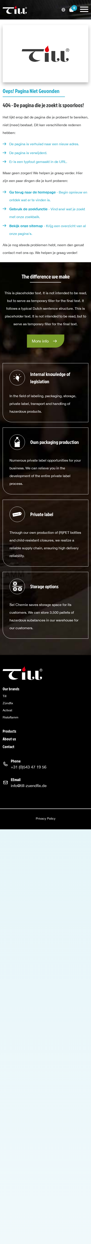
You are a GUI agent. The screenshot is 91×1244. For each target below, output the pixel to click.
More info (40, 341)
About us (9, 739)
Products (9, 731)
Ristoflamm (10, 717)
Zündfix (8, 703)
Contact (8, 746)
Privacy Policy (45, 818)
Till (4, 696)
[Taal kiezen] (63, 9)
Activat (7, 710)
